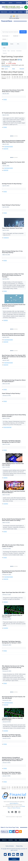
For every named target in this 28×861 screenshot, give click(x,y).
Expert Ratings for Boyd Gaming (11, 205)
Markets (4, 43)
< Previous (4, 77)
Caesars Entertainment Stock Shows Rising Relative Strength (14, 415)
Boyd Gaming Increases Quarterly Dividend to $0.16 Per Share (14, 571)
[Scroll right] (27, 2)
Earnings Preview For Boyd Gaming (12, 183)
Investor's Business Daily (7, 427)
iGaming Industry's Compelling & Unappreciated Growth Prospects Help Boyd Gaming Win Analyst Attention (12, 759)
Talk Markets (6, 320)
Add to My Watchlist (5, 66)
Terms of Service (9, 846)
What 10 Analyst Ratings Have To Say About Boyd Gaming (12, 251)
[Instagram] (19, 812)
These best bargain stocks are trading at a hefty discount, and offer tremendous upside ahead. (14, 623)
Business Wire (6, 148)
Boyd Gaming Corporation (9, 146)
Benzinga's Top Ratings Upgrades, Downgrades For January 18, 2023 (12, 735)
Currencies (13, 50)
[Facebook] (12, 812)
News (3, 2)
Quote (6, 68)
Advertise (11, 840)
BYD (19, 59)
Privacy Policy (19, 846)
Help (16, 840)
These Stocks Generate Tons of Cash (12, 228)
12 (19, 77)
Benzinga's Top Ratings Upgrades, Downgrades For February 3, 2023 (12, 642)
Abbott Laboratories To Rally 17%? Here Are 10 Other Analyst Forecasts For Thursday (13, 275)
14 (24, 77)
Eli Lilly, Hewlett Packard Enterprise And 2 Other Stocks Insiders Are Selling (13, 519)
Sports (10, 2)
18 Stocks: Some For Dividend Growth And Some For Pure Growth (13, 305)
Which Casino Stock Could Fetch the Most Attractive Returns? (13, 491)
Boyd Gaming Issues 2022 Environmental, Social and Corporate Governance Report (13, 334)
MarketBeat (5, 477)
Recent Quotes (5, 35)
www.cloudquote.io (14, 803)
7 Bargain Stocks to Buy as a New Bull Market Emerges (12, 719)
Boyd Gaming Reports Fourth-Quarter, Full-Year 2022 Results (13, 697)
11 (17, 77)
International (18, 50)
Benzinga (5, 99)
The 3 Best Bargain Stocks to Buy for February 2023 (12, 616)
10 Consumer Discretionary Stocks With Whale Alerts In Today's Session (13, 90)
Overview (4, 50)
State (15, 12)
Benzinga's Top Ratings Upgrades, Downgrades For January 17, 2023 (12, 773)
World (25, 12)
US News (20, 12)
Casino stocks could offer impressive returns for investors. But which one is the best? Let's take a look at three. (14, 499)
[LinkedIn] (15, 812)
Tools (4, 47)
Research (22, 68)
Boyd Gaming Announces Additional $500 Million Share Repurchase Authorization (13, 141)
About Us (4, 840)
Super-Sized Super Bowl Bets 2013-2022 (14, 592)
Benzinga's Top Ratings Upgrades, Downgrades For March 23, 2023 (11, 441)
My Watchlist (15, 35)
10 (14, 77)
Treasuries (5, 53)
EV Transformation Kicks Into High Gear (13, 113)
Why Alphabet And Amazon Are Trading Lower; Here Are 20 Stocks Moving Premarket (13, 667)
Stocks (11, 43)
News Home (4, 12)
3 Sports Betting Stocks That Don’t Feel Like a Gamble (13, 464)
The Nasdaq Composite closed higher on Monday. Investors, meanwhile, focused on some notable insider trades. (14, 527)
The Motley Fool (6, 237)
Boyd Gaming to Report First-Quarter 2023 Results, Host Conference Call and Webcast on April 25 (14, 357)
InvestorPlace (6, 503)
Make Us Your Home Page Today (10, 827)
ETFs (18, 43)
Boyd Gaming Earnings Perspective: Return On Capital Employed (14, 380)
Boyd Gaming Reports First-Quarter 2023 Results (13, 162)
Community (19, 2)
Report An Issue (22, 840)
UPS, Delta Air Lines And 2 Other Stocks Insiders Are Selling (13, 545)
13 (22, 77)
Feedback (14, 859)
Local (10, 12)
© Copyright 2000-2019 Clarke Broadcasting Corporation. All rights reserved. (14, 849)
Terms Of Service (16, 808)
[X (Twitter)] (8, 812)
